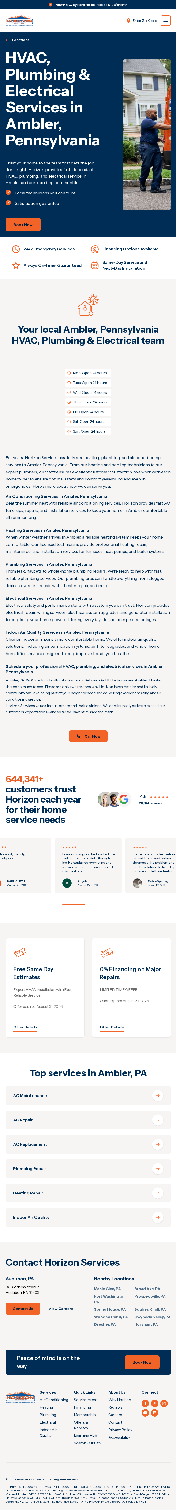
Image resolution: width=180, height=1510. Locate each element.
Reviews (115, 1407)
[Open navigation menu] (166, 20)
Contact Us (23, 1308)
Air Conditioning (54, 1399)
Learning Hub (85, 1435)
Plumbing (48, 1414)
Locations (20, 40)
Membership (85, 1414)
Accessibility (119, 1437)
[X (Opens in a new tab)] (154, 1403)
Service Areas (86, 1399)
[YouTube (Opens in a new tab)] (145, 1413)
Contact (115, 1422)
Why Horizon (119, 1399)
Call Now (93, 736)
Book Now (23, 224)
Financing (82, 1407)
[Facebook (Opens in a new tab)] (145, 1403)
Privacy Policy (120, 1429)
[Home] (20, 1397)
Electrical (48, 1422)
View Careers (61, 1308)
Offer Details (25, 1027)
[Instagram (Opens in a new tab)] (164, 1403)
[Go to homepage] (19, 20)
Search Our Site (87, 1442)
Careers (115, 1414)
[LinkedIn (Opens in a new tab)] (154, 1413)
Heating (46, 1407)
